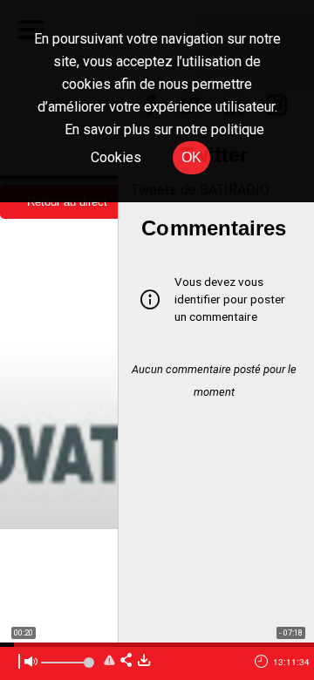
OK (191, 157)
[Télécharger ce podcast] (144, 661)
